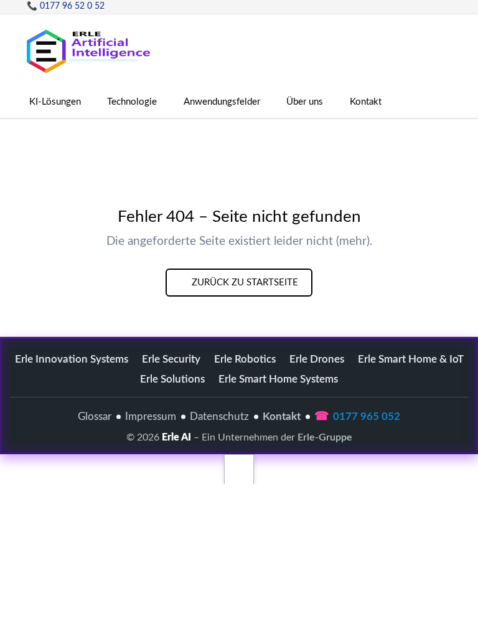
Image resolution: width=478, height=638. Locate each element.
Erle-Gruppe (325, 437)
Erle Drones (316, 359)
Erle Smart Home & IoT (411, 359)
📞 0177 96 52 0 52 (66, 6)
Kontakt (282, 416)
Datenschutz (219, 416)
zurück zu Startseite (243, 282)
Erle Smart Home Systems (278, 379)
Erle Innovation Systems (71, 359)
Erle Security (171, 359)
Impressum (150, 416)
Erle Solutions (172, 379)
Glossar (94, 416)
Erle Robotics (245, 359)
